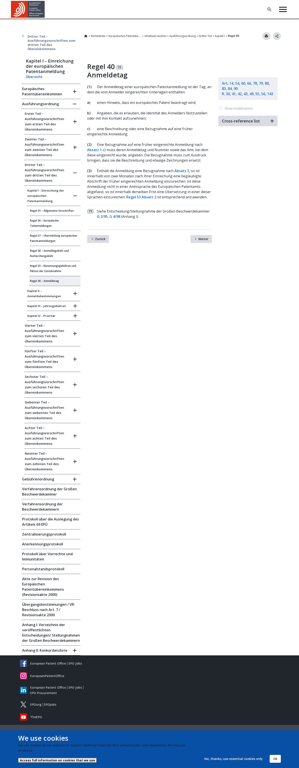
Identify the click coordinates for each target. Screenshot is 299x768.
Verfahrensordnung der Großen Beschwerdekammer (49, 492)
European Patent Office (48, 663)
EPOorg (35, 704)
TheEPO (36, 717)
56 (263, 93)
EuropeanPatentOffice (47, 676)
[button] (45, 9)
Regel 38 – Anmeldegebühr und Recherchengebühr (49, 253)
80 (267, 83)
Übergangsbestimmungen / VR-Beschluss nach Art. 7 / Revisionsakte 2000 (48, 609)
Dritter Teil (205, 36)
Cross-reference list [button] (241, 121)
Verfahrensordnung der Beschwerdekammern (42, 507)
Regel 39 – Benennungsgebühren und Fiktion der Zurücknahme (53, 268)
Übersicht (34, 76)
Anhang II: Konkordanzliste (44, 650)
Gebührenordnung (38, 479)
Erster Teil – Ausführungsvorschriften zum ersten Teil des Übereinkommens (44, 121)
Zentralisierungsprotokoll (44, 534)
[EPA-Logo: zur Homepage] (28, 9)
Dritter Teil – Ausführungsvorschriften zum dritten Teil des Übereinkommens (52, 42)
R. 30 (226, 93)
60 (243, 83)
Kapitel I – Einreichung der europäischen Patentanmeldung (45, 196)
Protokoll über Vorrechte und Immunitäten (47, 557)
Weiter (203, 239)
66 (249, 83)
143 (270, 93)
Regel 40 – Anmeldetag (44, 281)
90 (236, 88)
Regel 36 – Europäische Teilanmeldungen (44, 223)
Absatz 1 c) (96, 149)
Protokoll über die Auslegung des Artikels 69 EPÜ (50, 522)
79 (261, 83)
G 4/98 (114, 216)
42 (240, 93)
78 (255, 83)
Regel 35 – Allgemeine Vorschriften (52, 211)
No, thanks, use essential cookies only (233, 759)
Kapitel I (220, 36)
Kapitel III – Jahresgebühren (46, 306)
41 (234, 93)
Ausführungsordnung (182, 36)
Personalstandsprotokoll (43, 569)
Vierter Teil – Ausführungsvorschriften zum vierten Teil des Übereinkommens (44, 333)
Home (86, 36)
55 (257, 93)
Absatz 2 (181, 170)
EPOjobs (50, 704)
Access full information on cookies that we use (57, 760)
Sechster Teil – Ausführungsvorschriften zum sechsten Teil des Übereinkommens (44, 384)
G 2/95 (102, 216)
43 (246, 93)
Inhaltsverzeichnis (155, 36)
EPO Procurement (43, 693)
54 (237, 83)
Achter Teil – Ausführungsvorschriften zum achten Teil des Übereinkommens (44, 436)
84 (230, 88)
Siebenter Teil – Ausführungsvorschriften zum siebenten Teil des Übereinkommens (44, 410)
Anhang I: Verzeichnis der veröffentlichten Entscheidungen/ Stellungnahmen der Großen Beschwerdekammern (51, 632)
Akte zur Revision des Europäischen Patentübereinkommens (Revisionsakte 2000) (43, 586)
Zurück (100, 239)
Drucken (266, 36)
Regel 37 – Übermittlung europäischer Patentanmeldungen (53, 238)
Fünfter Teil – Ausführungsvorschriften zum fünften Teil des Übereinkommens (44, 359)
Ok (275, 759)
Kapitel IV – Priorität (41, 316)
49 (251, 93)
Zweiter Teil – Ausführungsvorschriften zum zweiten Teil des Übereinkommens (44, 147)
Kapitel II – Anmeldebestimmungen (44, 293)
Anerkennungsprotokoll (42, 544)
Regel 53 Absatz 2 (141, 197)
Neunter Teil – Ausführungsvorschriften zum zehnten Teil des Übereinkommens (44, 461)
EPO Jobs (75, 663)
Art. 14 (227, 83)
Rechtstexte (98, 36)
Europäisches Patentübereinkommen (125, 36)
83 (224, 88)
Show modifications (239, 108)
